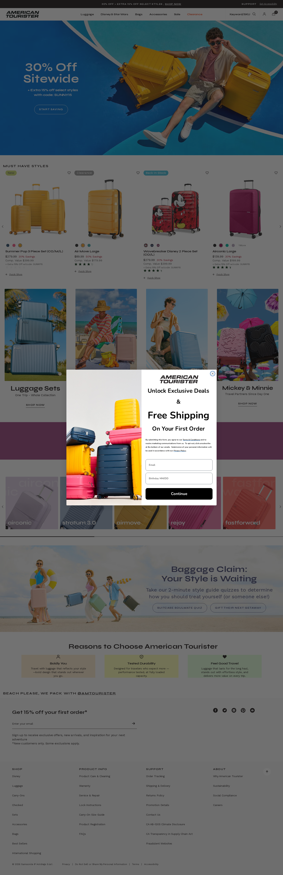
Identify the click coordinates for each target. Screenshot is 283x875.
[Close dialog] (212, 373)
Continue (179, 493)
